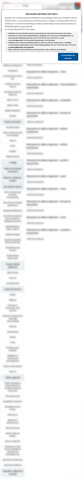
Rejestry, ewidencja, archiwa (12, 179)
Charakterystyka (13, 127)
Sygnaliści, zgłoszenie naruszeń (13, 472)
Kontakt (12, 116)
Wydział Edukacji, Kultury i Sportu (12, 228)
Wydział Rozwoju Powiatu (13, 249)
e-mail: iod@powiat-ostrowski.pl (21, 47)
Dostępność (13, 71)
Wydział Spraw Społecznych (13, 257)
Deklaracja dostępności (12, 65)
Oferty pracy (12, 415)
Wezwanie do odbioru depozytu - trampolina (48, 100)
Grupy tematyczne (12, 289)
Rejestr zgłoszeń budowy (13, 434)
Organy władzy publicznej (13, 265)
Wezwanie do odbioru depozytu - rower (46, 72)
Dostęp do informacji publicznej (12, 93)
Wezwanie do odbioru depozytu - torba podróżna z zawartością (51, 86)
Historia (12, 140)
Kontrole (12, 326)
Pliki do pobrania (13, 428)
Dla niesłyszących (12, 396)
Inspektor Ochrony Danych (13, 85)
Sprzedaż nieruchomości (13, 460)
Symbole (12, 151)
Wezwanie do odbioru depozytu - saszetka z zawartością (48, 231)
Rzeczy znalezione (12, 441)
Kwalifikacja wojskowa (12, 401)
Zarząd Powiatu (12, 283)
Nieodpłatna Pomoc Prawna (13, 408)
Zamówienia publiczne (13, 465)
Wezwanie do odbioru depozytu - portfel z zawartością (47, 162)
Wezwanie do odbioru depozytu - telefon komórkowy (47, 130)
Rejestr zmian (12, 105)
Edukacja (12, 300)
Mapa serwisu (12, 100)
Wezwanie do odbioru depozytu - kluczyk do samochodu (48, 114)
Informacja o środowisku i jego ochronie (12, 307)
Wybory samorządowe (12, 366)
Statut (12, 146)
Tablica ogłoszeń (12, 378)
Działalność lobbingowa (12, 210)
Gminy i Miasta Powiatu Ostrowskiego (12, 134)
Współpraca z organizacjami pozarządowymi (12, 358)
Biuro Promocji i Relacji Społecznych (12, 204)
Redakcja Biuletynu (12, 110)
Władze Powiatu (13, 156)
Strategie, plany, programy (12, 349)
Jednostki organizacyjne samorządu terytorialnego (13, 318)
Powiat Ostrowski (13, 122)
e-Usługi (12, 163)
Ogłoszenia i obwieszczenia (13, 421)
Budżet (13, 295)
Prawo (12, 342)
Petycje (13, 337)
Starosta (12, 278)
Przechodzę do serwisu (68, 56)
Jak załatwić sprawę (13, 187)
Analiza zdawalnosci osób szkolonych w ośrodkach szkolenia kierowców (12, 387)
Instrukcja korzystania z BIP (13, 77)
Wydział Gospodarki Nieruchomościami (12, 241)
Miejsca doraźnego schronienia (12, 170)
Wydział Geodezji (12, 234)
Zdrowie (12, 371)
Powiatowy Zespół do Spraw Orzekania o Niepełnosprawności (13, 218)
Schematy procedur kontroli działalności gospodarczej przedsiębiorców (12, 450)
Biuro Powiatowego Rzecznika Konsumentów (12, 194)
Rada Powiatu (12, 272)
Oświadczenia (12, 332)
